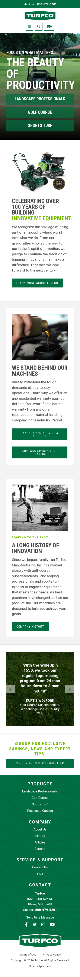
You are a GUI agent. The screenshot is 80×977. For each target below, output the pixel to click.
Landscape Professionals (40, 99)
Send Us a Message (40, 917)
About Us (40, 829)
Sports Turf (40, 125)
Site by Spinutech (40, 966)
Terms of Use (27, 954)
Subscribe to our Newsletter (40, 763)
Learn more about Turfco (37, 283)
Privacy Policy (52, 954)
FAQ (40, 874)
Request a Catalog (40, 811)
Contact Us (40, 867)
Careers (40, 849)
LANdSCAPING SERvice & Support (39, 434)
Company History (30, 626)
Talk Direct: (39, 4)
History (40, 836)
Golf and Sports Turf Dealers (39, 452)
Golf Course (40, 112)
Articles (40, 842)
